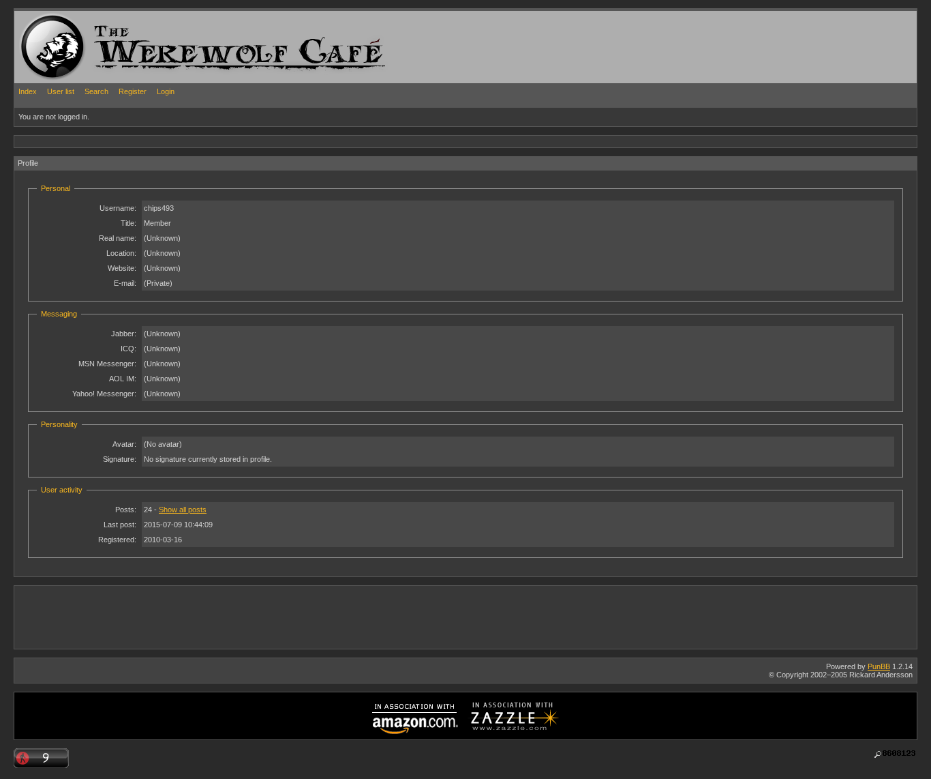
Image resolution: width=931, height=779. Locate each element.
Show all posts (183, 509)
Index (27, 91)
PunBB (879, 666)
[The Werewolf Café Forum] (52, 46)
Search (96, 91)
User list (60, 91)
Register (133, 91)
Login (165, 91)
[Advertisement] (262, 141)
